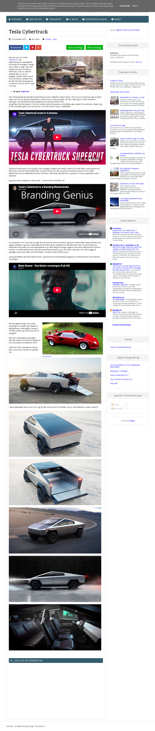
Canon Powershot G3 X (119, 375)
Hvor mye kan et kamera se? (121, 379)
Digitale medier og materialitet (128, 30)
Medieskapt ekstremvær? (120, 92)
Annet (118, 19)
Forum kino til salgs (117, 125)
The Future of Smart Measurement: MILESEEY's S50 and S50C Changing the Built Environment (127, 268)
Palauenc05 (48, 356)
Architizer (117, 228)
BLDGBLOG (117, 310)
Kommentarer (118, 408)
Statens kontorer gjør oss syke (132, 138)
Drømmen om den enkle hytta (132, 183)
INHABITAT (117, 264)
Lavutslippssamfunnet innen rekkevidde (131, 199)
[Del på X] (26, 47)
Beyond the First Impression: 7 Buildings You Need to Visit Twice (126, 231)
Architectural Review (122, 325)
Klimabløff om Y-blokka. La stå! (132, 97)
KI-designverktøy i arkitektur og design (132, 154)
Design (48, 39)
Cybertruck (13, 60)
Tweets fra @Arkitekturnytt (120, 347)
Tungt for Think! (116, 80)
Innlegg (116, 404)
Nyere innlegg (75, 47)
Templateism (40, 726)
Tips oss (138, 62)
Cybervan (25, 91)
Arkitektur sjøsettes (120, 284)
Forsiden (16, 19)
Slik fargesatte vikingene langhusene (129, 169)
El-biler (73, 19)
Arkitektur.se (118, 297)
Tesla (54, 39)
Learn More (125, 6)
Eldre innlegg (94, 47)
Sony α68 (113, 383)
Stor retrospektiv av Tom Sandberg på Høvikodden (125, 366)
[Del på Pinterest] (32, 47)
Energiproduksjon (96, 19)
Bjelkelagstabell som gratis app (132, 110)
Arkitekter (35, 19)
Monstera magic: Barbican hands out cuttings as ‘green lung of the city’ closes (127, 249)
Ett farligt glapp (119, 299)
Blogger (132, 420)
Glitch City (117, 312)
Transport (55, 19)
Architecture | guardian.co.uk (126, 245)
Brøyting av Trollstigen (119, 371)
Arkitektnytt (118, 283)
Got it (135, 6)
